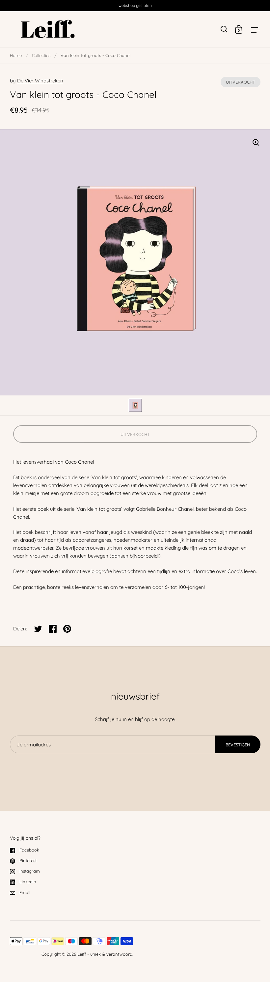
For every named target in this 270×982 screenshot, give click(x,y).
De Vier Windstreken (40, 80)
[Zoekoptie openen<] (224, 29)
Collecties (41, 55)
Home (16, 55)
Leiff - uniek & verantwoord (104, 954)
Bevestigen (238, 744)
